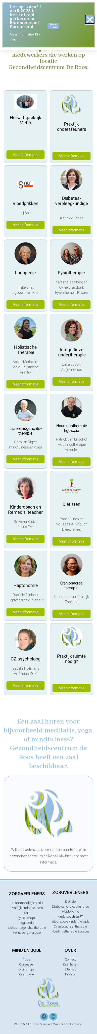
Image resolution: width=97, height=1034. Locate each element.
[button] (90, 19)
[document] (48, 517)
